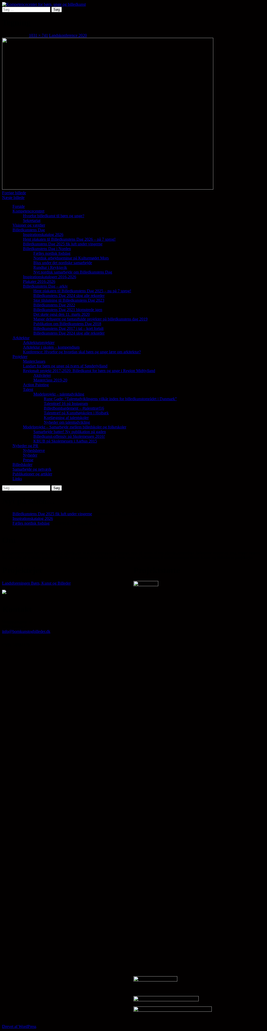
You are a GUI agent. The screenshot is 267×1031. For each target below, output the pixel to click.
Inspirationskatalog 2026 (43, 234)
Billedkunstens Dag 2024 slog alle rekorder (69, 295)
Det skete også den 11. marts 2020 (61, 314)
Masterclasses (34, 361)
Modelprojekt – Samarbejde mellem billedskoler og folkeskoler (74, 427)
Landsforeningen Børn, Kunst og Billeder (36, 583)
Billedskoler (22, 464)
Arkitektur (21, 338)
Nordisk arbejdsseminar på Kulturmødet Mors (71, 258)
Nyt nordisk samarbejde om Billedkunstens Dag (72, 272)
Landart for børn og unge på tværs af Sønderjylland (65, 366)
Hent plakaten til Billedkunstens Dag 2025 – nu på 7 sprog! (82, 291)
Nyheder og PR (25, 446)
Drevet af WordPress (19, 1026)
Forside (19, 206)
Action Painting (36, 385)
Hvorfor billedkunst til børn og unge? (53, 216)
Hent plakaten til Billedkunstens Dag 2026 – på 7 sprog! (69, 239)
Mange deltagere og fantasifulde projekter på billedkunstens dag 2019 (90, 319)
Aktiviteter (42, 375)
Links (17, 478)
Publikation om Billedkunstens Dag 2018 (67, 324)
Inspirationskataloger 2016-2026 (49, 277)
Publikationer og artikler (32, 474)
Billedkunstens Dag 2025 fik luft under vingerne (62, 244)
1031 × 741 (38, 35)
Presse (28, 460)
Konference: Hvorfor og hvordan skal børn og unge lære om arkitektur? (82, 352)
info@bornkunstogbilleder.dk (26, 631)
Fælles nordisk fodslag (51, 253)
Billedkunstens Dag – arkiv (45, 286)
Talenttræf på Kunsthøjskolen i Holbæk (76, 413)
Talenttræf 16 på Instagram (66, 403)
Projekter (20, 356)
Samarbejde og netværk (32, 469)
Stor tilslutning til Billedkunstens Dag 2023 (68, 300)
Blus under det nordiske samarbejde (62, 262)
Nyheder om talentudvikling (67, 422)
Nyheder (30, 455)
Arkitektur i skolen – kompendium (51, 347)
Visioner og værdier (29, 225)
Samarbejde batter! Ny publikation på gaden (69, 431)
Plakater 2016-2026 (39, 281)
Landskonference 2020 (68, 35)
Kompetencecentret (28, 211)
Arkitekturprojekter (38, 342)
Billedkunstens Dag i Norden (47, 248)
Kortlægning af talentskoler (66, 417)
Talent (28, 389)
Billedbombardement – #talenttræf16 (74, 408)
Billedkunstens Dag (29, 230)
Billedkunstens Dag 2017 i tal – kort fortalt (68, 328)
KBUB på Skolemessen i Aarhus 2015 (65, 441)
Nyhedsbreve (34, 450)
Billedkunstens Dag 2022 (54, 305)
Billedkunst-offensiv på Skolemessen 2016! (69, 436)
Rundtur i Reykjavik (50, 267)
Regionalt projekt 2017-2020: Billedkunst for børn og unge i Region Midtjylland (89, 370)
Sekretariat (31, 220)
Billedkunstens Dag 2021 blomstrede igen (67, 309)
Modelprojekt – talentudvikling (58, 394)
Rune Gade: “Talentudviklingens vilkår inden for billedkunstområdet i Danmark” (110, 399)
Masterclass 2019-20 (50, 380)
